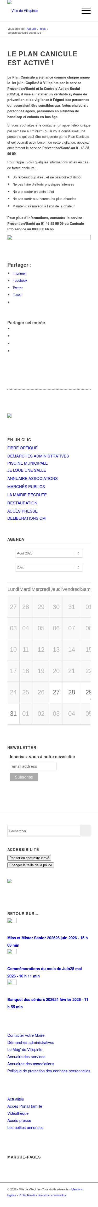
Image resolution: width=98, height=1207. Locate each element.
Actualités (15, 1099)
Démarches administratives (30, 1042)
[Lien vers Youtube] (87, 1200)
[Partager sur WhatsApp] (14, 343)
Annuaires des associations (30, 1063)
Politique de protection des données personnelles (48, 1070)
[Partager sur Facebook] (14, 328)
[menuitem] (71, 10)
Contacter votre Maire (25, 1035)
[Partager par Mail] (14, 350)
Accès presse (19, 1120)
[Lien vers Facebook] (71, 1200)
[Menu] (83, 10)
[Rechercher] (71, 10)
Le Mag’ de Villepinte (24, 1049)
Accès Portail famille (24, 1106)
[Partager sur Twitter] (14, 335)
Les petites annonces (25, 1127)
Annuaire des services (26, 1056)
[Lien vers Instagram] (79, 1200)
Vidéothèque (17, 1113)
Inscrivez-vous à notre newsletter (42, 757)
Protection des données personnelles (42, 1195)
